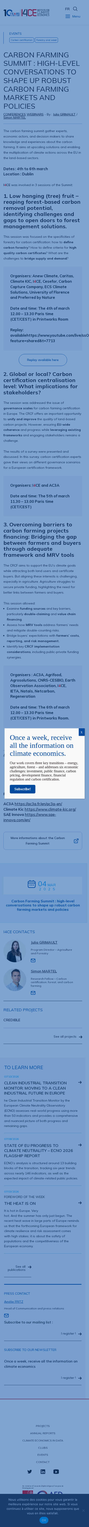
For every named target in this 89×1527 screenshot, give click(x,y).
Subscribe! (22, 789)
